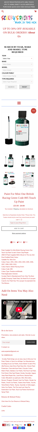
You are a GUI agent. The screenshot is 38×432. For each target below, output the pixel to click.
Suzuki (33, 382)
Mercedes (28, 378)
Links (3, 410)
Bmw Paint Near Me (19, 366)
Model (4, 67)
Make (4, 61)
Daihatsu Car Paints (16, 371)
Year (4, 56)
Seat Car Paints (23, 380)
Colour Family (8, 73)
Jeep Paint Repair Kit (8, 375)
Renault (15, 380)
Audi (11, 366)
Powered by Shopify (29, 421)
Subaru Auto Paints (24, 382)
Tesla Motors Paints (7, 385)
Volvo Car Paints (6, 387)
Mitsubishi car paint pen (13, 378)
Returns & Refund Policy (22, 401)
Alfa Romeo (5, 366)
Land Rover (20, 375)
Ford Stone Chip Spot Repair (10, 373)
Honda (22, 373)
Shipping (16, 209)
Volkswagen (31, 385)
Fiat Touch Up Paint (29, 371)
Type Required (8, 79)
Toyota (17, 385)
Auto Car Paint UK (18, 421)
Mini (22, 378)
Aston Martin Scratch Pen (27, 363)
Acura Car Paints (13, 363)
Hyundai (28, 373)
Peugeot (9, 380)
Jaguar (33, 373)
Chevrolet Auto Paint (15, 368)
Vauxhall (22, 385)
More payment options (19, 233)
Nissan (3, 380)
